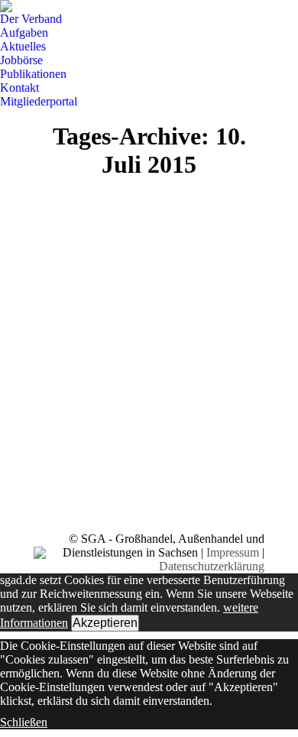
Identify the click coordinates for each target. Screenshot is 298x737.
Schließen (23, 722)
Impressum (232, 552)
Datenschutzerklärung (211, 566)
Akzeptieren (105, 622)
